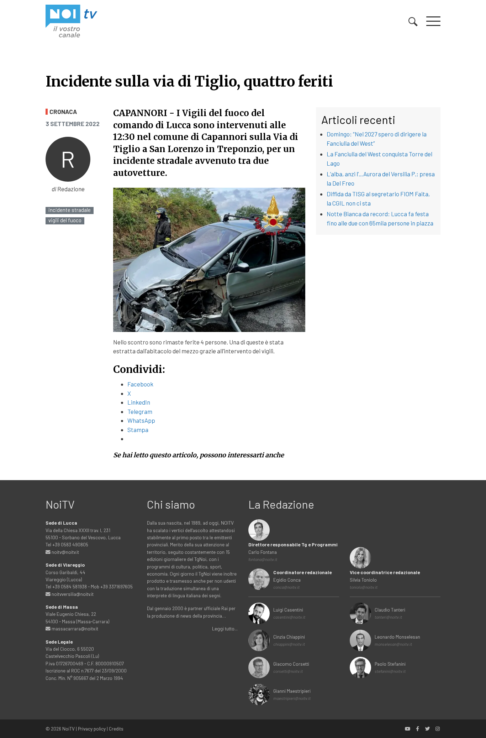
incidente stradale (69, 210)
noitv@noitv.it (65, 552)
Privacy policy (92, 729)
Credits (116, 729)
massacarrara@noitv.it (74, 628)
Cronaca (63, 112)
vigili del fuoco (64, 220)
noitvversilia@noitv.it (72, 594)
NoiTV (68, 729)
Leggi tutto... (225, 628)
